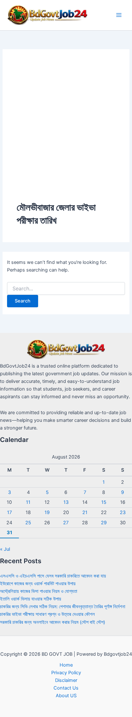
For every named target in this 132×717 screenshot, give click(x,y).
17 (9, 512)
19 (47, 512)
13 (66, 502)
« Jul (5, 549)
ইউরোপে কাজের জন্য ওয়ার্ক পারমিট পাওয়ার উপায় (38, 583)
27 (66, 523)
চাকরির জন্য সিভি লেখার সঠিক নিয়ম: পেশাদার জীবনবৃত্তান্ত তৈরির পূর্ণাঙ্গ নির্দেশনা (62, 606)
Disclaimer (66, 680)
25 (28, 523)
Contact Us (66, 688)
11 (28, 502)
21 (84, 512)
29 (104, 523)
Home (66, 665)
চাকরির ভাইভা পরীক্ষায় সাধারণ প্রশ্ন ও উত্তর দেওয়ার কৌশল (47, 614)
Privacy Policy (66, 673)
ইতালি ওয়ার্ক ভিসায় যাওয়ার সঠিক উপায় (30, 599)
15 (103, 502)
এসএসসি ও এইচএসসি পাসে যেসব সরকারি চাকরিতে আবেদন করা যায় (53, 576)
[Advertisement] (66, 132)
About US (66, 695)
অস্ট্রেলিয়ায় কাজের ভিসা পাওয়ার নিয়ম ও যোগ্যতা (38, 591)
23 (123, 512)
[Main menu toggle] (119, 15)
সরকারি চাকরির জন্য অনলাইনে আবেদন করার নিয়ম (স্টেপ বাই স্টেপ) (52, 622)
